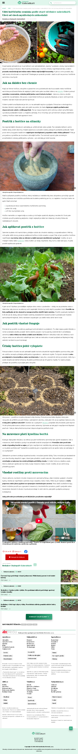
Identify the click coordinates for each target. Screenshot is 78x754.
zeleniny (21, 241)
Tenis (53, 649)
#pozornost (32, 703)
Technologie (31, 647)
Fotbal (53, 643)
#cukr (54, 700)
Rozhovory (30, 643)
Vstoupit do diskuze (17, 557)
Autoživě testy (7, 642)
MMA (53, 647)
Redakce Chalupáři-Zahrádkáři (13, 19)
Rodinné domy (7, 692)
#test (30, 697)
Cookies (39, 741)
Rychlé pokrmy (56, 692)
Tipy (9, 8)
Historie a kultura (33, 686)
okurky (60, 91)
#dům (5, 700)
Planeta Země (31, 688)
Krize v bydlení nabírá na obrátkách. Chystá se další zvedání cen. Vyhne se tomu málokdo (13, 709)
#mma (54, 652)
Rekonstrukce (7, 688)
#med (54, 703)
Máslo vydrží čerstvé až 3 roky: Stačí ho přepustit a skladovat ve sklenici (13, 716)
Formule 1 (54, 642)
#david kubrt (7, 659)
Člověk (29, 685)
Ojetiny (4, 643)
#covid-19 (31, 652)
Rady (4, 645)
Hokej (53, 645)
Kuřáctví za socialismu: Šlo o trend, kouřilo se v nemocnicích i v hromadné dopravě (38, 716)
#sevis (5, 652)
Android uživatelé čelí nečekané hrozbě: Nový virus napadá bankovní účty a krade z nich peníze (38, 710)
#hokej (54, 659)
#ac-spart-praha (58, 656)
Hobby (4, 685)
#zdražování (32, 658)
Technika (30, 692)
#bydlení (6, 697)
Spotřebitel (31, 645)
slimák (34, 624)
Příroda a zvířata (33, 690)
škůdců (45, 423)
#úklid (5, 703)
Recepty (54, 690)
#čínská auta (7, 656)
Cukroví (54, 685)
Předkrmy (54, 688)
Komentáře (31, 642)
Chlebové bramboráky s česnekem (62, 708)
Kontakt (39, 738)
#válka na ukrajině (34, 655)
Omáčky (53, 686)
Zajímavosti (6, 649)
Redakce (39, 740)
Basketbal (54, 640)
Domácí (29, 640)
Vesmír (29, 693)
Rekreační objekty (8, 690)
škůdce (29, 624)
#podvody (31, 700)
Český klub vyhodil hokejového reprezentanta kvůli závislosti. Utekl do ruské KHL (61, 665)
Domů (4, 8)
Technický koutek (8, 647)
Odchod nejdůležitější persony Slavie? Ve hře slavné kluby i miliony (61, 672)
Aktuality (5, 640)
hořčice (24, 624)
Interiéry (5, 686)
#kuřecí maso (57, 697)
